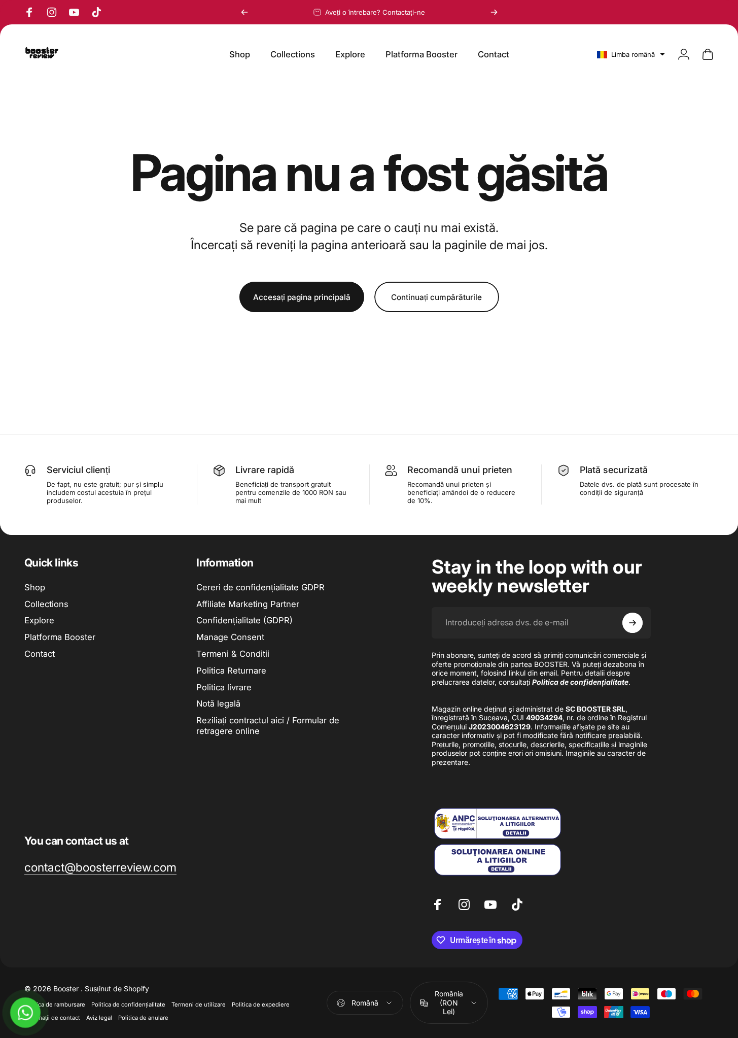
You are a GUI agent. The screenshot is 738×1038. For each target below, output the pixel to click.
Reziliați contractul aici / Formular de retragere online (267, 725)
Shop (34, 587)
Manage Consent (230, 637)
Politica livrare (224, 687)
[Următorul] (494, 12)
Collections (46, 604)
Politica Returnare (231, 670)
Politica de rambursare (54, 1004)
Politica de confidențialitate (128, 1004)
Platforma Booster (59, 637)
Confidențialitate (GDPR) (244, 621)
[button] (631, 54)
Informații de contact (52, 1017)
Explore (39, 621)
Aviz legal (99, 1017)
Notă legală (218, 704)
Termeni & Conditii (232, 654)
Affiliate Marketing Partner (247, 604)
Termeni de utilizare (198, 1004)
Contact (39, 654)
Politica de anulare (143, 1017)
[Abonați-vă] (632, 623)
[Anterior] (244, 12)
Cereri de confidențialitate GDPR (260, 587)
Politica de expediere (261, 1004)
